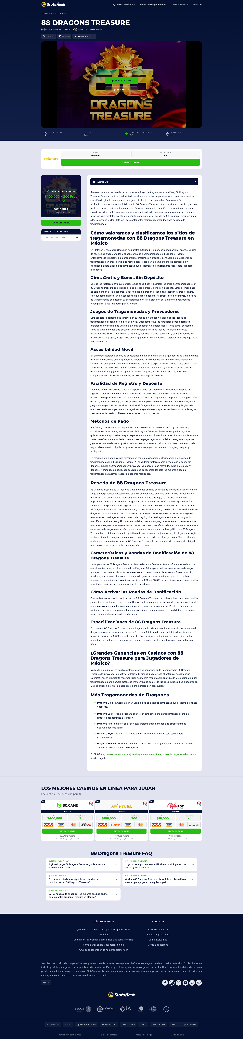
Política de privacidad (158, 934)
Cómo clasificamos (158, 944)
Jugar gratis (121, 89)
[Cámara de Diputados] (105, 1009)
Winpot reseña (176, 835)
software (186, 489)
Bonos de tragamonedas (153, 4)
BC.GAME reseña (67, 835)
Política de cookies (108, 1034)
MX (44, 982)
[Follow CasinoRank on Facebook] (165, 983)
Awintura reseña (121, 835)
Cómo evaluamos (158, 939)
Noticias (197, 4)
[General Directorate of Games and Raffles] (82, 1009)
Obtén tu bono (130, 162)
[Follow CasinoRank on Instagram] (172, 983)
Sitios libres (179, 4)
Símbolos (103, 934)
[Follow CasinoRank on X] (178, 983)
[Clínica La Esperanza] (153, 1009)
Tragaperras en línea (121, 4)
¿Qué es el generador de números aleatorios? (103, 949)
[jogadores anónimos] (126, 1009)
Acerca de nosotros (157, 929)
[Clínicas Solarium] (140, 1009)
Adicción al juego (144, 1034)
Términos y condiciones (70, 1034)
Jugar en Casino (121, 80)
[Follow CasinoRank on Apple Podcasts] (199, 983)
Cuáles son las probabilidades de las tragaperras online (103, 939)
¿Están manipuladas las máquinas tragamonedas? (103, 929)
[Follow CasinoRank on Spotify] (192, 983)
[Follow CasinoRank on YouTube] (185, 983)
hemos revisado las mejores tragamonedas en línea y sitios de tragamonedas (147, 754)
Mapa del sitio (177, 1034)
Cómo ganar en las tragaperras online (103, 944)
